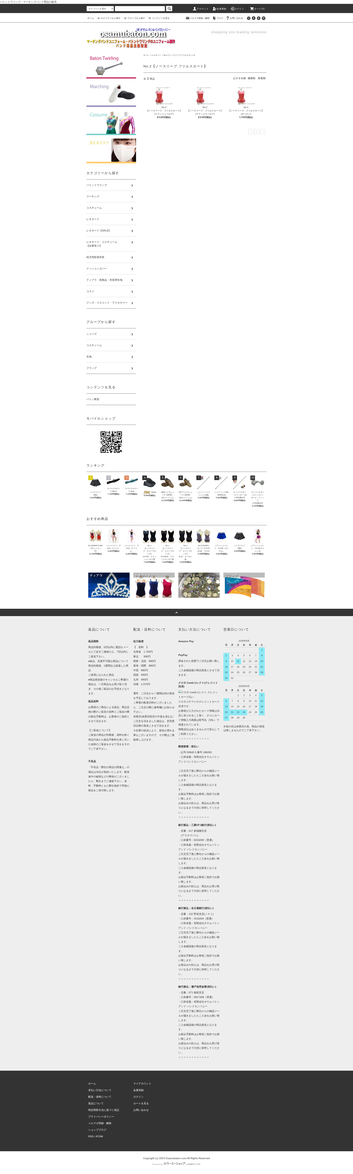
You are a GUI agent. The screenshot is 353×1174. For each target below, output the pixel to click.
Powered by (157, 1164)
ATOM (99, 1136)
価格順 (251, 78)
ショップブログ (97, 1129)
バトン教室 (92, 399)
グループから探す (136, 18)
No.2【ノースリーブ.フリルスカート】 (180, 55)
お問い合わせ (236, 18)
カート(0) (259, 9)
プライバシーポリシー (101, 1116)
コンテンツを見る (161, 18)
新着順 (262, 78)
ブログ (219, 18)
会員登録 (222, 9)
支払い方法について (99, 1090)
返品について (96, 1103)
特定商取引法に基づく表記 (103, 1109)
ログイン (239, 9)
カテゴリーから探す (111, 18)
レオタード (156, 55)
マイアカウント (142, 1083)
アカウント (203, 9)
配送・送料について (99, 1096)
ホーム (90, 18)
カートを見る (141, 1103)
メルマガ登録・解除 (200, 18)
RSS (90, 1136)
